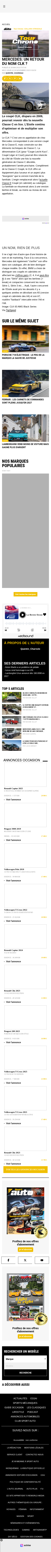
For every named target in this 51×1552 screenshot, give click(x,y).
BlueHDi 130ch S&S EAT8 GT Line (17, 831)
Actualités (20, 1398)
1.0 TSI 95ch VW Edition (14, 1074)
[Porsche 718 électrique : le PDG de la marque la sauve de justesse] (25, 339)
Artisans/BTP (40, 1530)
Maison (20, 1516)
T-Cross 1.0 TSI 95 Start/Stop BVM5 (18, 912)
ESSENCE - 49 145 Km (12, 998)
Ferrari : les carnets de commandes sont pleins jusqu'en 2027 (23, 401)
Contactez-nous (34, 1454)
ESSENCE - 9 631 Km (11, 1039)
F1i (42, 1489)
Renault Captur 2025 (13, 788)
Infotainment (37, 1509)
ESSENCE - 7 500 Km (11, 1079)
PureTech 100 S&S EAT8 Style (16, 1034)
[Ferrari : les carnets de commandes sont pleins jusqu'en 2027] (25, 383)
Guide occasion (14, 1407)
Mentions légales (33, 1448)
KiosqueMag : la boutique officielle (25, 1468)
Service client (14, 1454)
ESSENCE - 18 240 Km (12, 958)
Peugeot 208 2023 (12, 1031)
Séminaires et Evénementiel (25, 1523)
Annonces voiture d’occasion (21, 1475)
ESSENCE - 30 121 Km (12, 1160)
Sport (30, 1516)
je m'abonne (25, 1249)
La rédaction (14, 1448)
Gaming (26, 1530)
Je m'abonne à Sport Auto (25, 1461)
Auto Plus (32, 1489)
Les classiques (36, 1407)
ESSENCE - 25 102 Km (12, 917)
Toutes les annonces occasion (25, 1169)
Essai (33, 1398)
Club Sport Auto (25, 1421)
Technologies (11, 1530)
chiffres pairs (22, 275)
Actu (5, 351)
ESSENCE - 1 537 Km (11, 796)
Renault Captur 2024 (13, 950)
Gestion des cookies (31, 1537)
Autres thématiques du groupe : (25, 1502)
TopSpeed (11, 310)
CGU (43, 1475)
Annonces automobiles (25, 1416)
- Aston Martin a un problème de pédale (21, 667)
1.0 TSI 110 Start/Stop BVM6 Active (18, 1115)
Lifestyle (18, 1412)
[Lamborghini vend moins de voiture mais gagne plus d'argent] (25, 428)
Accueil (6, 24)
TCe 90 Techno (10, 953)
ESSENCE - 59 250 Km (12, 1119)
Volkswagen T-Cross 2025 (15, 1072)
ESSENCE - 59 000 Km (12, 877)
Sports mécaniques (25, 1403)
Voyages (10, 1509)
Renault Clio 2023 (12, 991)
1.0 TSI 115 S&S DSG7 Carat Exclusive (19, 872)
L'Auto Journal (15, 1489)
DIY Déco (12, 1537)
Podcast (32, 1412)
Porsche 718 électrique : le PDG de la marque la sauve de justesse (23, 356)
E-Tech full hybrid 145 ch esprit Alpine (21, 791)
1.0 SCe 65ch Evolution (14, 993)
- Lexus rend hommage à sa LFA (18, 670)
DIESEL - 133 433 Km (11, 836)
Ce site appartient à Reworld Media (25, 1496)
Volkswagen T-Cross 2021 (15, 1112)
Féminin (23, 1509)
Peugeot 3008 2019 (12, 829)
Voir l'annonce (12, 799)
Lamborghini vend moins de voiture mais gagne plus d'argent (25, 446)
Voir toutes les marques (25, 594)
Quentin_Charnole (14, 73)
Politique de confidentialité (25, 1482)
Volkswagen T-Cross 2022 (15, 910)
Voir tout (6, 470)
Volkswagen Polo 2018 (14, 869)
